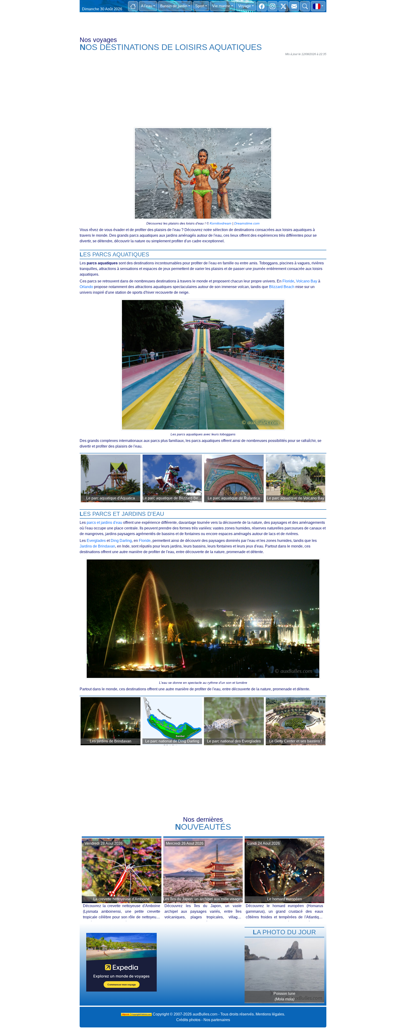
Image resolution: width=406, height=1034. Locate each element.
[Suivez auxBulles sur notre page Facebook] (262, 6)
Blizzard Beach (281, 287)
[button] (318, 6)
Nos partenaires (216, 1020)
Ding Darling (121, 541)
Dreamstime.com (247, 223)
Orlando (86, 287)
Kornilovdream (220, 223)
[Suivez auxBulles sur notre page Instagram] (272, 6)
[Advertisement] (203, 90)
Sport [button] (199, 6)
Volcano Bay (306, 281)
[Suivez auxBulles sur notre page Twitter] (283, 6)
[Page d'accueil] (133, 6)
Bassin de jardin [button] (173, 6)
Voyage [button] (244, 6)
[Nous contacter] (294, 6)
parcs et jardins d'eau (104, 523)
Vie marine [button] (221, 6)
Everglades (96, 541)
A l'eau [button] (146, 6)
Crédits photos (188, 1020)
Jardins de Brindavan (97, 546)
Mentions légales (270, 1014)
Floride (288, 281)
